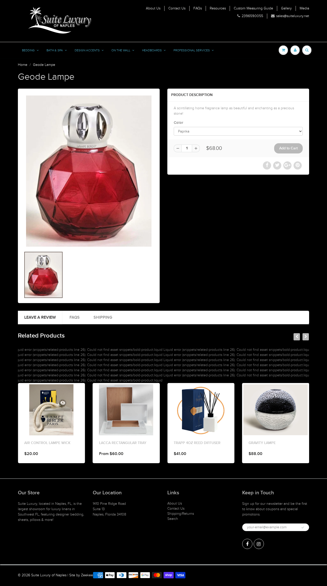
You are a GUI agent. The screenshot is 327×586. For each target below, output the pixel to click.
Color (178, 123)
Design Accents (87, 50)
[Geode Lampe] (88, 171)
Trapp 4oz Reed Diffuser (126, 443)
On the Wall (120, 50)
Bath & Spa (54, 50)
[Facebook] (247, 544)
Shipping (103, 317)
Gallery (286, 8)
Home (22, 65)
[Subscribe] (303, 527)
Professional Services (191, 50)
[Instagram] (259, 544)
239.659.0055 (252, 16)
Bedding (28, 50)
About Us (153, 8)
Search (172, 519)
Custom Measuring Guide (253, 8)
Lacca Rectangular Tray (51, 443)
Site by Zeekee (81, 575)
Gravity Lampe (191, 443)
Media (304, 8)
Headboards (152, 50)
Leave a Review (40, 317)
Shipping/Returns (180, 513)
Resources (218, 8)
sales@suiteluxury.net (292, 16)
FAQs (197, 8)
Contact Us (176, 8)
